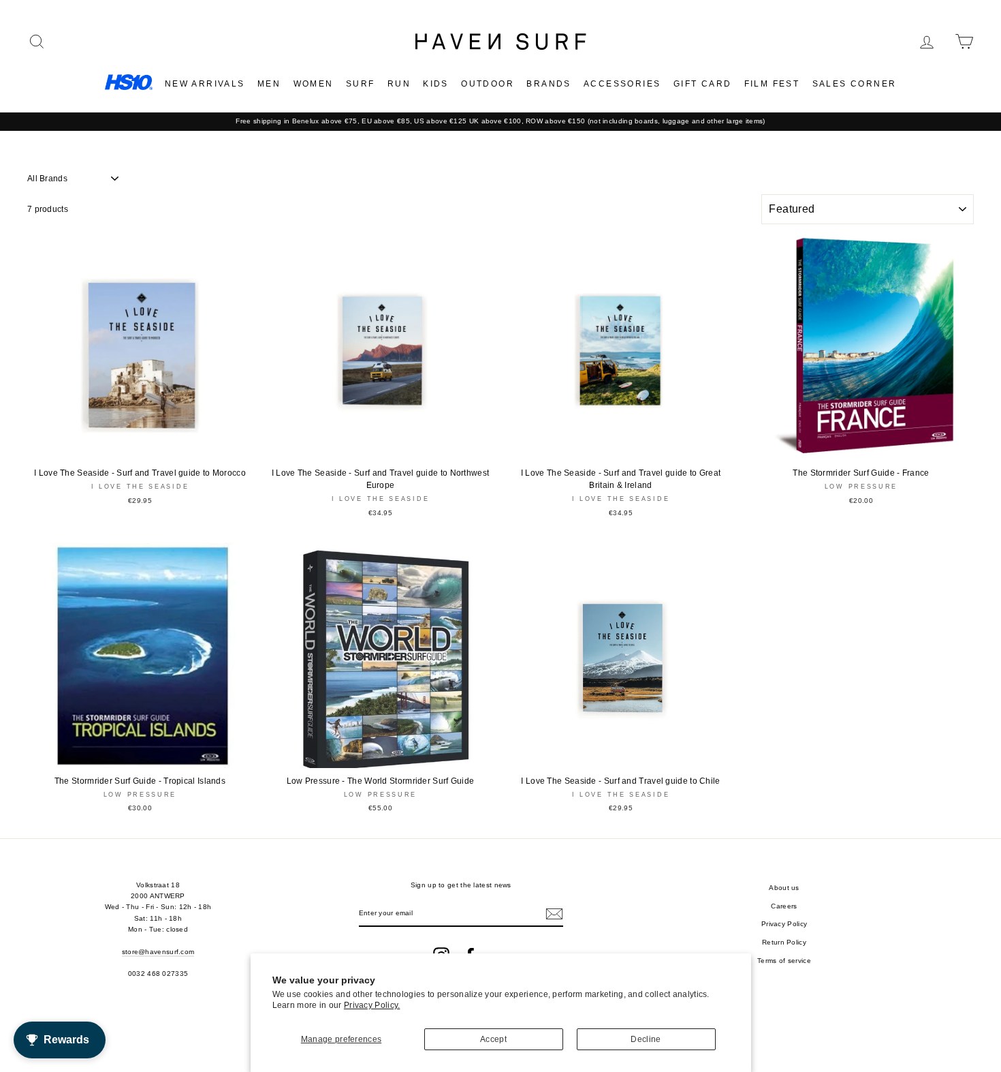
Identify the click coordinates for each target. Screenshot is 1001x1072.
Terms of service (784, 960)
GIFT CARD (702, 84)
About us (784, 887)
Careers (784, 906)
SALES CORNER (854, 84)
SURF (360, 84)
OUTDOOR (487, 84)
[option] (500, 121)
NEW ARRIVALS (205, 84)
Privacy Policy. (372, 1005)
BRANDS (548, 84)
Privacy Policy (784, 924)
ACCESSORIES (622, 84)
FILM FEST (772, 84)
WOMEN (313, 84)
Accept (493, 1039)
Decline (646, 1039)
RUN (399, 84)
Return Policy (784, 942)
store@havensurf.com (158, 951)
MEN (269, 84)
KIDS (436, 84)
